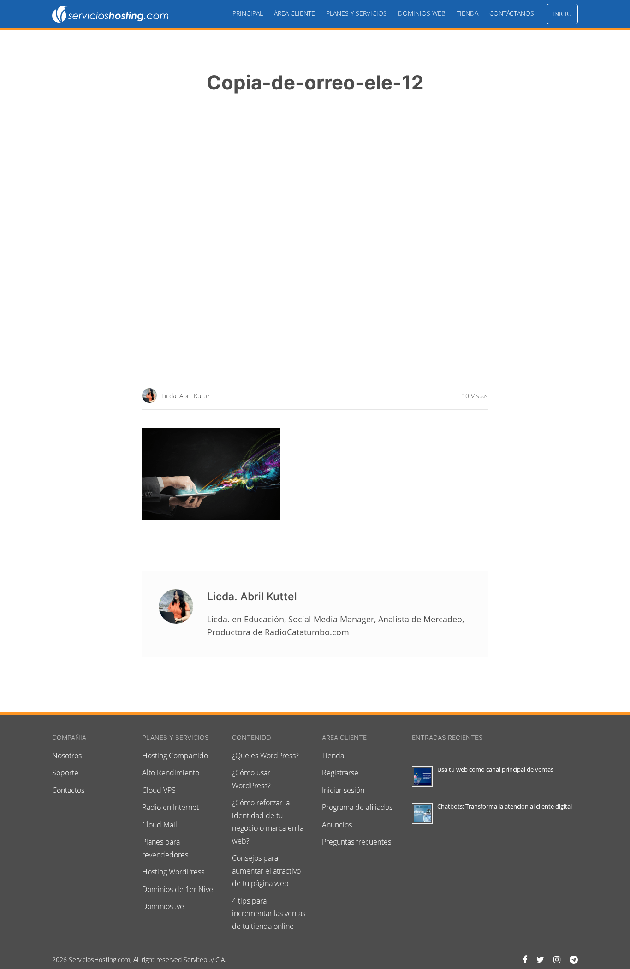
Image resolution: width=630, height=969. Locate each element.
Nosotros (67, 755)
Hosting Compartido (175, 755)
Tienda (467, 13)
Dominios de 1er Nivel (178, 889)
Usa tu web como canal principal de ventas (495, 769)
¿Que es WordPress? (265, 755)
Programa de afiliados (357, 807)
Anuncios (337, 825)
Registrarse (340, 773)
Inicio (562, 13)
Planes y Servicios (356, 13)
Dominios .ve (163, 906)
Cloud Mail (159, 825)
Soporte (65, 773)
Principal (247, 13)
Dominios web (422, 13)
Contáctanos (511, 13)
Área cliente (294, 13)
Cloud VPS (159, 790)
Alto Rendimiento (170, 773)
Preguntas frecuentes (356, 842)
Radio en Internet (170, 807)
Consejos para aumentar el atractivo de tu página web (266, 870)
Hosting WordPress (173, 872)
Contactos (68, 790)
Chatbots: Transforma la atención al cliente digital (504, 806)
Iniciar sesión (343, 790)
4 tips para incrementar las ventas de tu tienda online (268, 913)
